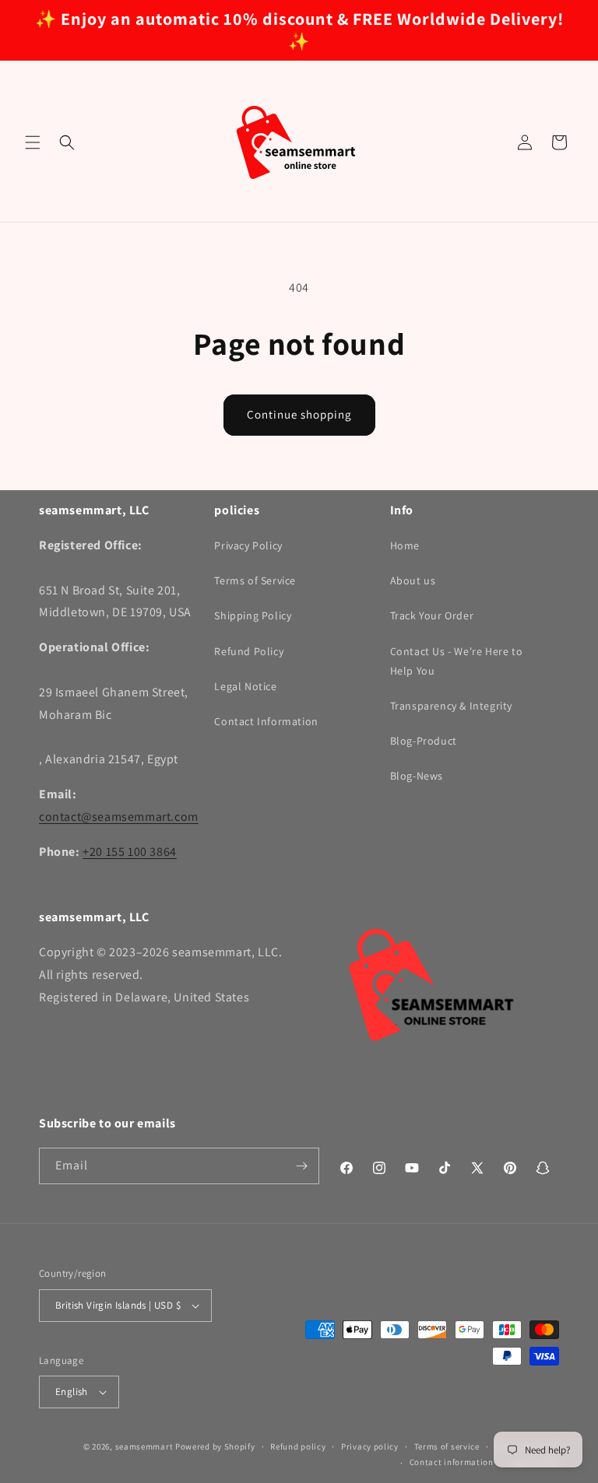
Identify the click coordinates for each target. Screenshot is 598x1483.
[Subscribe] (301, 1166)
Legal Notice (245, 686)
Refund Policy (248, 651)
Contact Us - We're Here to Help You (456, 661)
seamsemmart (144, 1446)
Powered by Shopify (215, 1446)
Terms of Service (255, 580)
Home (405, 545)
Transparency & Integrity (451, 706)
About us (413, 580)
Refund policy (297, 1446)
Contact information (452, 1462)
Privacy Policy (248, 545)
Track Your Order (432, 615)
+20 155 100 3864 (130, 851)
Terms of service (447, 1446)
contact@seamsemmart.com (119, 816)
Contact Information (266, 721)
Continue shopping (299, 414)
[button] (33, 142)
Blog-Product (423, 741)
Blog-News (416, 776)
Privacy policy (370, 1446)
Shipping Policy (252, 615)
